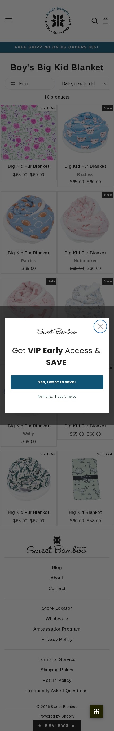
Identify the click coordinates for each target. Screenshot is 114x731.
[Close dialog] (100, 326)
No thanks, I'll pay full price (57, 396)
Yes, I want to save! (57, 382)
